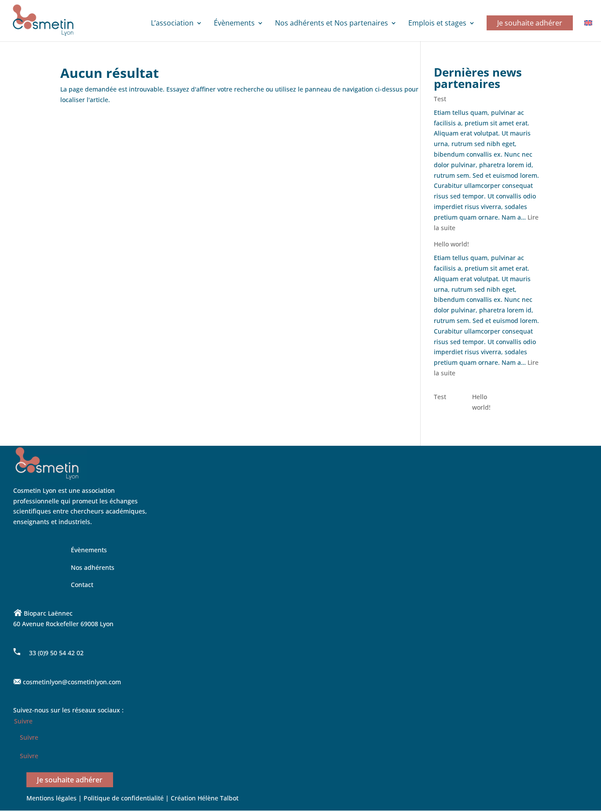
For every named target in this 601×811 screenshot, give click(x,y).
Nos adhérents (92, 567)
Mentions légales (51, 798)
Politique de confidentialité (124, 798)
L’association (172, 24)
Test (440, 99)
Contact (82, 584)
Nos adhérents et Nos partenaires (331, 24)
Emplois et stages (437, 24)
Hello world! (451, 244)
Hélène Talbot (218, 798)
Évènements (234, 24)
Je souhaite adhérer (529, 23)
